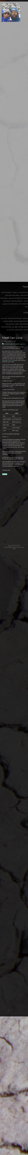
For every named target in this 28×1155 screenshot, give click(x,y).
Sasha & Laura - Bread (21, 330)
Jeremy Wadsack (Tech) (21, 321)
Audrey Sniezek (8, 321)
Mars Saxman (10, 324)
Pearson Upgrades (16, 301)
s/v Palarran (10, 330)
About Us (15, 292)
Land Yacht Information (12, 295)
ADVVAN (5, 474)
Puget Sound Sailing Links (10, 304)
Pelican (10, 547)
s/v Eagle (15, 327)
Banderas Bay (23, 292)
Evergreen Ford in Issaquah (9, 360)
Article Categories (6, 292)
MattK (16, 324)
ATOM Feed (4, 318)
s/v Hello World (23, 327)
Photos (25, 301)
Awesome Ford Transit (15, 318)
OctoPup (25, 318)
